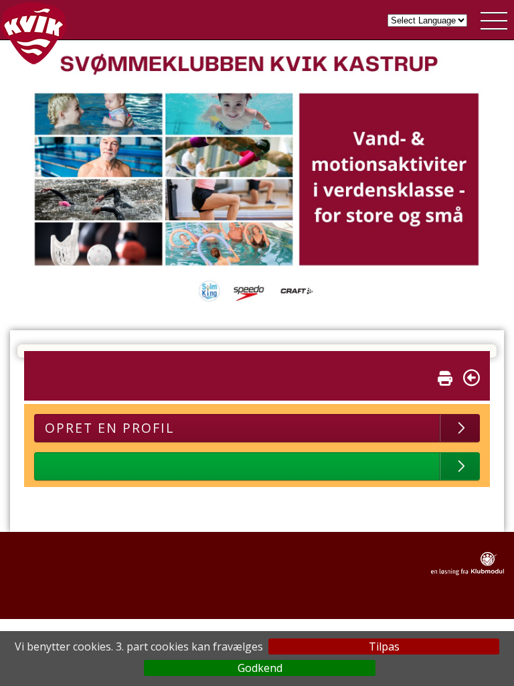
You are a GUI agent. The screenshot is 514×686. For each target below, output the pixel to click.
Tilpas (384, 646)
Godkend (260, 668)
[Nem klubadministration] (467, 572)
